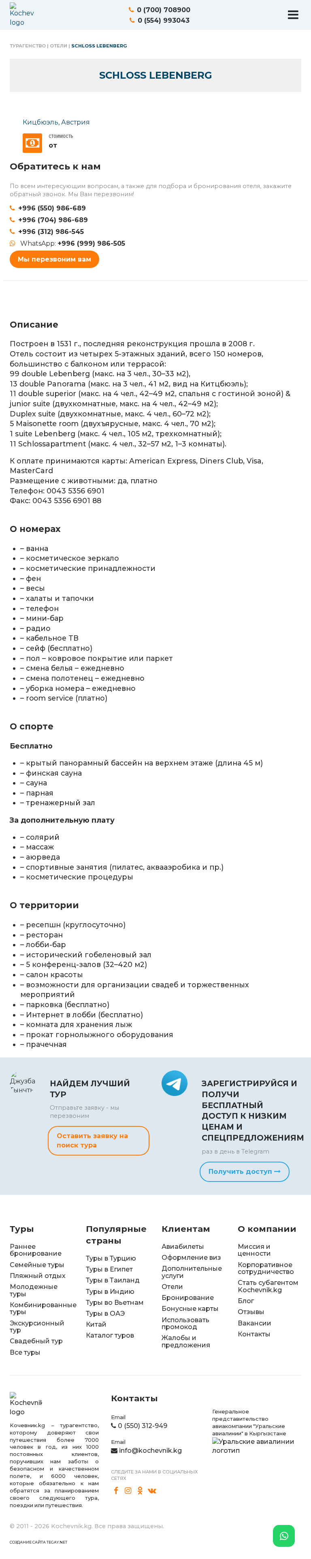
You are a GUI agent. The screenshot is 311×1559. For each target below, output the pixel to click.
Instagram (128, 1490)
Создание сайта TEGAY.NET (38, 1542)
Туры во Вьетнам (115, 1302)
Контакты (254, 1334)
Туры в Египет (109, 1269)
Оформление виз (191, 1257)
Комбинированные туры (43, 1308)
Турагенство (28, 46)
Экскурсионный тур (37, 1326)
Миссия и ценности (254, 1250)
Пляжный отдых (38, 1276)
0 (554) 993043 (164, 20)
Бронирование (188, 1298)
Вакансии (254, 1323)
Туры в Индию (110, 1291)
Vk (152, 1490)
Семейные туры (37, 1265)
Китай (96, 1324)
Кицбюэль (40, 122)
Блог (246, 1301)
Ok (140, 1490)
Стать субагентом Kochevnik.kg (268, 1286)
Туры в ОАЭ (105, 1313)
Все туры (25, 1352)
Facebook (116, 1490)
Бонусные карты (190, 1308)
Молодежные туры (34, 1290)
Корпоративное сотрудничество (266, 1268)
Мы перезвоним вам (54, 259)
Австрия (75, 122)
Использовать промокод (185, 1323)
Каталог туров (110, 1335)
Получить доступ (241, 1171)
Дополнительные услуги (192, 1272)
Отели (58, 46)
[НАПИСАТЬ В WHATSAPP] (284, 1536)
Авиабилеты (183, 1246)
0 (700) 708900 (163, 10)
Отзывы (251, 1312)
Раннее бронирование (36, 1250)
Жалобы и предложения (186, 1341)
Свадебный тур (36, 1341)
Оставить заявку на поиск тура (92, 1140)
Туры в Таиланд (113, 1280)
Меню (293, 14)
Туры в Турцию (111, 1258)
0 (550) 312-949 (142, 1426)
